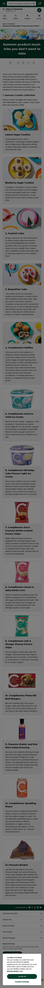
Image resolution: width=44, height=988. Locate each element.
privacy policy (12, 971)
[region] (22, 969)
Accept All (22, 976)
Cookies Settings (22, 982)
